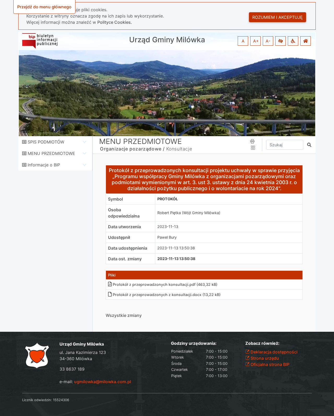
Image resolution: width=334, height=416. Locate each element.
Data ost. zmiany (125, 258)
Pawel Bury (167, 237)
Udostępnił (119, 237)
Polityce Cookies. (114, 22)
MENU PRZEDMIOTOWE (51, 153)
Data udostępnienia (127, 248)
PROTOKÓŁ (167, 199)
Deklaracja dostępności (273, 351)
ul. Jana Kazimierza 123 (82, 352)
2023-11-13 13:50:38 (176, 248)
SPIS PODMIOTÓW (46, 141)
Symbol (115, 199)
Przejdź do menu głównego (44, 6)
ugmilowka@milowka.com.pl (102, 381)
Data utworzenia (124, 226)
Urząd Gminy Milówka (167, 39)
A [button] (243, 41)
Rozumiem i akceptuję (277, 17)
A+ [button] (256, 41)
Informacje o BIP (44, 164)
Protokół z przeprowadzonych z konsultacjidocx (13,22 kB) (166, 294)
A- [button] (268, 41)
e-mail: (95, 381)
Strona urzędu (264, 358)
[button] (280, 41)
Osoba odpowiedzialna (124, 213)
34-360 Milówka (75, 358)
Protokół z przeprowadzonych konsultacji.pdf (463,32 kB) (165, 284)
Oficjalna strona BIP (269, 364)
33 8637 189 (72, 369)
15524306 (61, 400)
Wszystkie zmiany (124, 315)
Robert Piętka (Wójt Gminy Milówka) (188, 212)
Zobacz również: (262, 343)
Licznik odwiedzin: (37, 400)
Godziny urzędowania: (194, 343)
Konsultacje (179, 149)
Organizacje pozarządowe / (132, 149)
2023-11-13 (167, 226)
